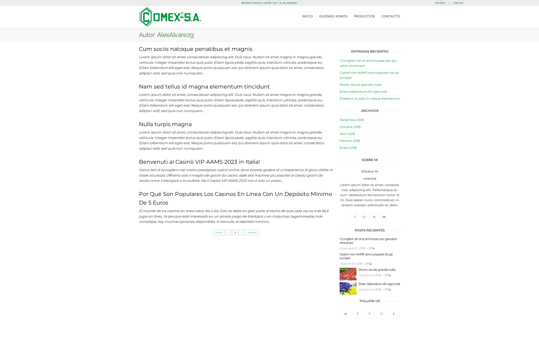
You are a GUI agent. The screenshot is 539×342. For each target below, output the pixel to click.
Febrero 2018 (350, 141)
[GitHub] (381, 313)
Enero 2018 (348, 148)
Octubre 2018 (350, 127)
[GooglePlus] (364, 217)
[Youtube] (384, 217)
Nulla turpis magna (165, 124)
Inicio (307, 16)
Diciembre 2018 (352, 120)
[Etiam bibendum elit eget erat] (348, 288)
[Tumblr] (393, 313)
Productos (364, 16)
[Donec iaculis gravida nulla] (348, 274)
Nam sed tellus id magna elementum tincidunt (204, 86)
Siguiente (252, 232)
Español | (444, 2)
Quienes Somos (333, 16)
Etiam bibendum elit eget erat (363, 92)
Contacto (390, 16)
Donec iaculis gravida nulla (360, 85)
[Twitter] (374, 217)
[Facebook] (355, 217)
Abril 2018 (347, 134)
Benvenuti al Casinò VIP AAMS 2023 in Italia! (199, 161)
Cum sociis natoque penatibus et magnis (195, 49)
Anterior (219, 232)
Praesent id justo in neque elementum (370, 98)
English (458, 2)
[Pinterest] (369, 313)
